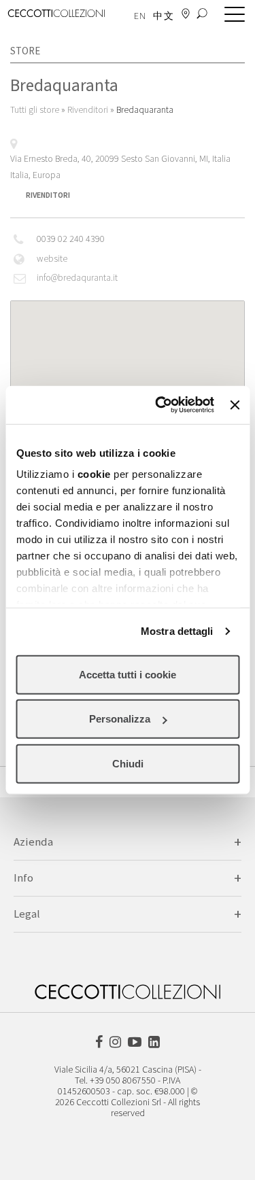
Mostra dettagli (177, 631)
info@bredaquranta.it (77, 278)
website (52, 259)
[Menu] (231, 15)
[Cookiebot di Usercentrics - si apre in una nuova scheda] (160, 405)
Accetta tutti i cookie (127, 674)
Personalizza (119, 719)
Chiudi (127, 763)
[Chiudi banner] (234, 405)
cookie (93, 474)
